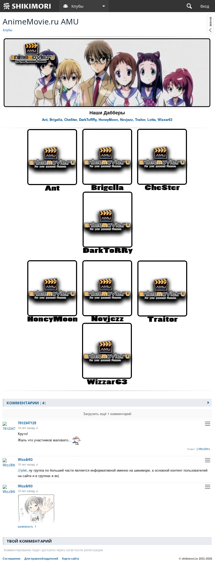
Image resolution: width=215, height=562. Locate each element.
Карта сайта (70, 558)
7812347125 (27, 422)
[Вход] (204, 6)
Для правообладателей (41, 558)
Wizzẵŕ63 (25, 459)
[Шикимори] (27, 6)
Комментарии (25, 402)
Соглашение (11, 558)
